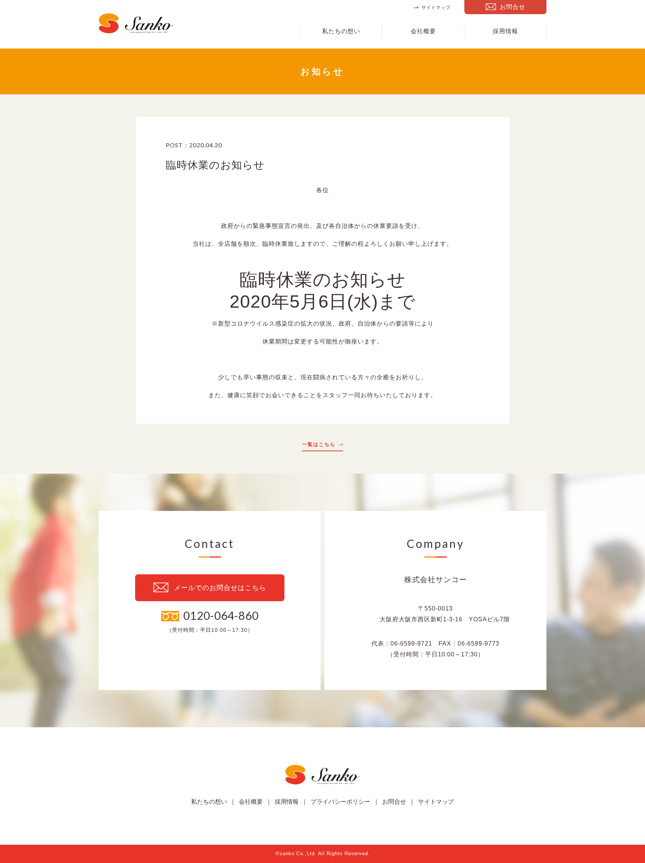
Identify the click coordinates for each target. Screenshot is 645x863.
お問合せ (512, 7)
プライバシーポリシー (340, 801)
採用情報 (505, 31)
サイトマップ (436, 7)
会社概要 (423, 31)
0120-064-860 (221, 615)
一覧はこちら (319, 444)
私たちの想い (341, 31)
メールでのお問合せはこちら (220, 587)
